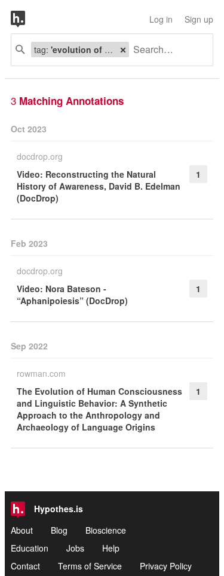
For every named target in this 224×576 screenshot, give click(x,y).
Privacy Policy (166, 566)
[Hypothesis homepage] (27, 19)
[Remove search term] (123, 49)
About (22, 530)
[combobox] (166, 50)
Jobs (75, 548)
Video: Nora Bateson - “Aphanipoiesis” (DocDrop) (72, 294)
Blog (59, 530)
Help (110, 548)
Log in (161, 19)
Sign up (199, 19)
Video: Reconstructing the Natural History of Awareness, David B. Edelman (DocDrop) (98, 186)
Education (29, 548)
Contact (25, 566)
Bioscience (105, 530)
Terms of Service (90, 566)
